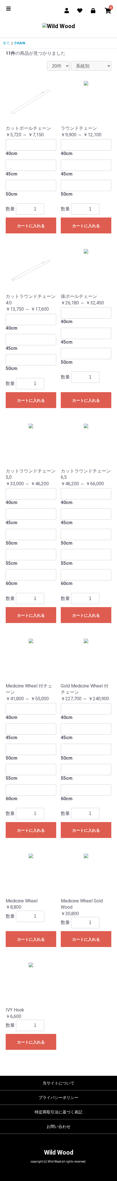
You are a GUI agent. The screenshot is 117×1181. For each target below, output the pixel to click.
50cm (11, 194)
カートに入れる (31, 225)
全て (6, 43)
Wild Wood (58, 1152)
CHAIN (19, 43)
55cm (11, 563)
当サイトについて (58, 1083)
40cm (11, 153)
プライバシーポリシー (58, 1097)
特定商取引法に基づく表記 (58, 1112)
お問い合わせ (58, 1126)
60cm (11, 583)
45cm (11, 174)
